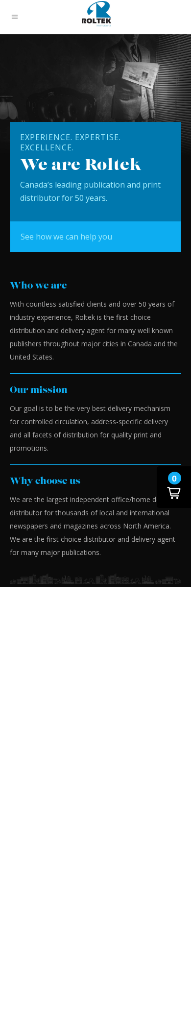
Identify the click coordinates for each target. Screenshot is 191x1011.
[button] (174, 487)
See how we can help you (66, 236)
